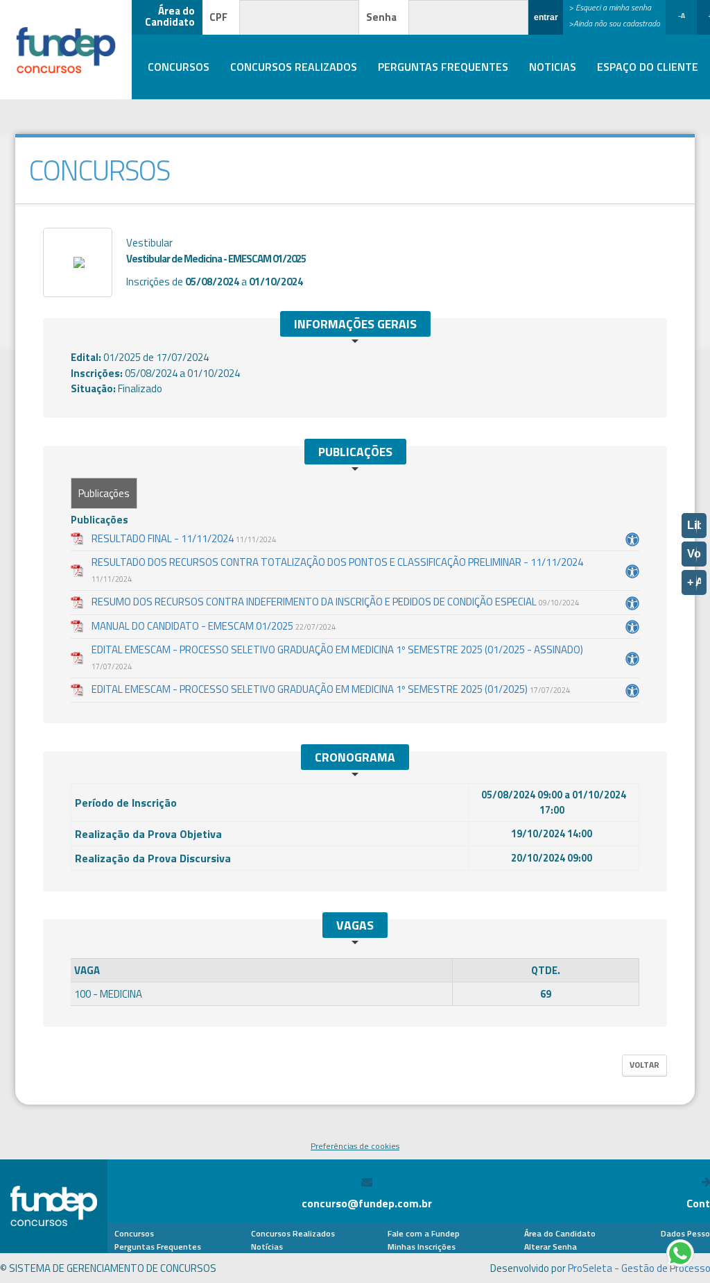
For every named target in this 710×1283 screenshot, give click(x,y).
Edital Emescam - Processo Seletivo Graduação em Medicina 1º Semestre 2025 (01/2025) (331, 689)
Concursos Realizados (293, 67)
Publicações (104, 493)
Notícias (267, 1246)
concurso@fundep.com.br (367, 1203)
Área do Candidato (560, 1233)
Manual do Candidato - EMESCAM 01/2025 (214, 626)
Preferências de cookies (355, 1145)
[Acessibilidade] (632, 539)
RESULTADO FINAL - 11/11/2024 (184, 538)
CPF (218, 17)
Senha (381, 17)
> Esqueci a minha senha (610, 7)
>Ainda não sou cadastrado (614, 23)
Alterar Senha (550, 1246)
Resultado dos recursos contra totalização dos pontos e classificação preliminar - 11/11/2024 (337, 570)
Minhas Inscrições (422, 1246)
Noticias (552, 67)
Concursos (178, 67)
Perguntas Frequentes (443, 67)
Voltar (644, 1064)
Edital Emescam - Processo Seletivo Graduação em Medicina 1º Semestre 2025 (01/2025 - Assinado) (337, 657)
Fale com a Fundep (424, 1233)
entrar (546, 17)
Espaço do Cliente (647, 67)
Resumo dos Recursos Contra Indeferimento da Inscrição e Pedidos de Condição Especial (335, 602)
